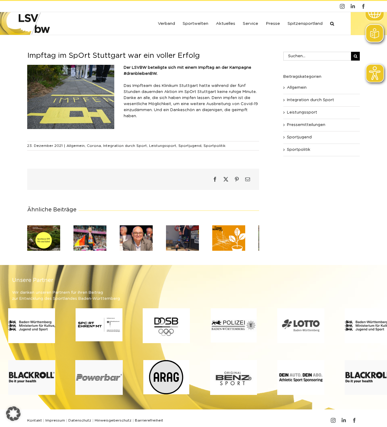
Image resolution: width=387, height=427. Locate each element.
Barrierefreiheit (149, 423)
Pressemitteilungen (306, 125)
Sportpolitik (214, 145)
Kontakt (34, 423)
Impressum (55, 423)
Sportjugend (189, 145)
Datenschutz (79, 423)
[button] (332, 23)
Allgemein (76, 145)
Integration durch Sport (125, 145)
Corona (94, 145)
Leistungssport (162, 145)
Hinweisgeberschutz (113, 423)
